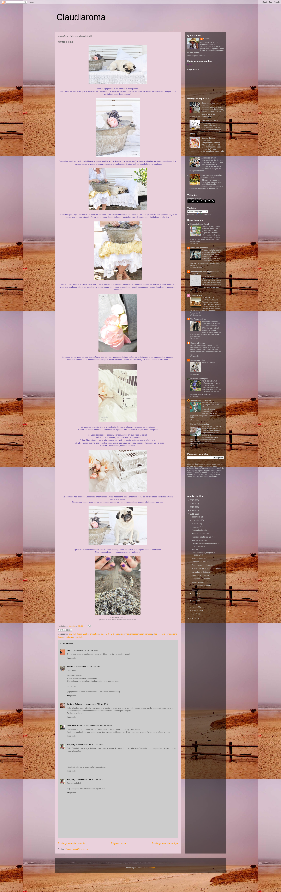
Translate (207, 215)
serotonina (69, 637)
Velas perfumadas (199, 558)
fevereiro (195, 611)
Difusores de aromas (210, 121)
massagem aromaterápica (141, 634)
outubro (195, 524)
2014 (192, 504)
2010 (192, 618)
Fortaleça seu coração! (201, 562)
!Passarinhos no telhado (200, 400)
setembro (196, 527)
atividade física (75, 634)
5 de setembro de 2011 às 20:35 (89, 779)
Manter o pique (198, 582)
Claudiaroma (81, 17)
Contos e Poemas (197, 343)
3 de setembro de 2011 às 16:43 (87, 666)
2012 (192, 510)
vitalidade (78, 637)
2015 (192, 500)
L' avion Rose (196, 295)
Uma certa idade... (75, 726)
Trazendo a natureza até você (203, 537)
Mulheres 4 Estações (199, 379)
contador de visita (194, 198)
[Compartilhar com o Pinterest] (70, 630)
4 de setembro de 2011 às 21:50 (98, 726)
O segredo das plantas (201, 579)
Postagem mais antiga (165, 843)
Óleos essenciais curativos (202, 586)
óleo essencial (159, 634)
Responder (71, 658)
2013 (192, 507)
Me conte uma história (198, 345)
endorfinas (124, 634)
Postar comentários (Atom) (76, 849)
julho (194, 593)
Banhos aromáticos (91, 634)
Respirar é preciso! (199, 540)
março (194, 607)
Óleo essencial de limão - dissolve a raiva (212, 176)
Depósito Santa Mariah (199, 224)
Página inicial (118, 843)
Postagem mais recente (71, 843)
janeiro (195, 614)
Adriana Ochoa (73, 704)
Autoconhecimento (199, 530)
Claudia (72, 626)
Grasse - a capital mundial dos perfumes (208, 569)
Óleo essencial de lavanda (202, 565)
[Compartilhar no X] (64, 630)
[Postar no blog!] (61, 630)
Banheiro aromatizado (200, 534)
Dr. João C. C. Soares (110, 634)
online (189, 64)
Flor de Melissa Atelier (199, 424)
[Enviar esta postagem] (89, 626)
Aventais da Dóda (197, 360)
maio (194, 600)
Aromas (195, 549)
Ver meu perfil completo (196, 56)
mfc (68, 650)
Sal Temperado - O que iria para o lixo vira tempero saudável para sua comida (211, 428)
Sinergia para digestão (201, 575)
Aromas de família (209, 158)
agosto (195, 590)
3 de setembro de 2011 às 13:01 (84, 650)
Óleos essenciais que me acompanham (212, 104)
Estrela (70, 666)
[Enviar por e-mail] (59, 630)
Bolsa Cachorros (208, 362)
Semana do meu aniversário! (208, 139)
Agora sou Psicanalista (210, 402)
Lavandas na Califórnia (201, 572)
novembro (196, 520)
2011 (192, 514)
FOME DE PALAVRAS (210, 381)
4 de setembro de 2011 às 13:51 (95, 704)
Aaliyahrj (71, 744)
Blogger (152, 868)
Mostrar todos (219, 449)
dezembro (196, 517)
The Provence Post (198, 319)
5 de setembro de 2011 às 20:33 (89, 744)
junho (194, 597)
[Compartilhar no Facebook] (67, 630)
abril (194, 604)
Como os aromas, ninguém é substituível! (203, 554)
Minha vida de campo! (199, 248)
